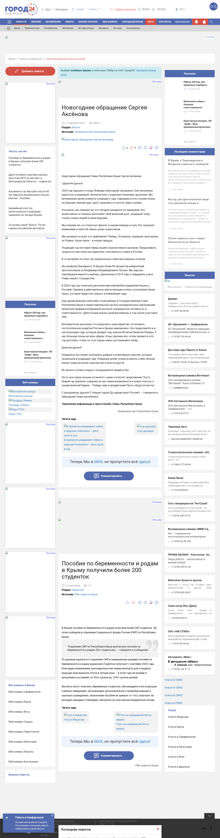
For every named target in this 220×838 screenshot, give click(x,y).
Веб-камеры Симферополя (25, 691)
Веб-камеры (110, 21)
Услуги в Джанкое (179, 766)
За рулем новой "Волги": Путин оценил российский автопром (27, 226)
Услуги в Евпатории (180, 746)
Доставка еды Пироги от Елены (187, 349)
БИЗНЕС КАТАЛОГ (88, 21)
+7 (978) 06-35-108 (181, 541)
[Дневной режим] (212, 6)
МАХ (98, 461)
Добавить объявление (125, 9)
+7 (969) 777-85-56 (181, 464)
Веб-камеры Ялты (19, 711)
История (118, 28)
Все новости (30, 372)
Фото (151, 21)
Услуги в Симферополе (182, 736)
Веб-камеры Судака (21, 721)
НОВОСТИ (21, 21)
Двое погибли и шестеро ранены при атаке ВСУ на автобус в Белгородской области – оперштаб (30, 178)
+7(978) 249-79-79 (180, 515)
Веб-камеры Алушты (21, 751)
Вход (48, 9)
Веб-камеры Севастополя (24, 731)
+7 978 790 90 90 (180, 311)
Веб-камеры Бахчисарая (23, 761)
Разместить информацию (198, 287)
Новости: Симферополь (30, 58)
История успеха (86, 28)
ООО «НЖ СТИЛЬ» (179, 631)
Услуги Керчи (176, 726)
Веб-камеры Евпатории (23, 741)
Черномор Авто (177, 426)
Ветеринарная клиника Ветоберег (189, 375)
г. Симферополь (179, 387)
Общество (78, 589)
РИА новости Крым (86, 594)
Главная (11, 58)
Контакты (165, 21)
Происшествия (32, 28)
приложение (182, 21)
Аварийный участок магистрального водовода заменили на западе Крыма (25, 211)
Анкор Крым (175, 477)
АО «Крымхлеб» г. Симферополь (188, 324)
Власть (76, 127)
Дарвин (172, 298)
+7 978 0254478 (179, 490)
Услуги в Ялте (176, 756)
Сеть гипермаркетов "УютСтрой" (188, 503)
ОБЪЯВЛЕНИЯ (53, 21)
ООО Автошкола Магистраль (185, 401)
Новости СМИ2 (174, 679)
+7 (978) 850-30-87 (181, 592)
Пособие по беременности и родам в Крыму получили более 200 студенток (29, 161)
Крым (17, 28)
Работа (69, 21)
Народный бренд (132, 21)
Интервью (104, 28)
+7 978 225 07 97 (180, 413)
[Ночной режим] (216, 6)
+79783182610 (179, 618)
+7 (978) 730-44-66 (181, 336)
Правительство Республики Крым (95, 131)
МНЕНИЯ (36, 21)
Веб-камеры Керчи (20, 701)
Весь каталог (175, 287)
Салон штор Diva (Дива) (182, 605)
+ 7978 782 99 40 (180, 643)
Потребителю (50, 28)
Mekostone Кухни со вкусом (185, 580)
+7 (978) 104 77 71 (180, 669)
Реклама (211, 37)
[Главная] (9, 22)
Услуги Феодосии (178, 716)
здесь (144, 461)
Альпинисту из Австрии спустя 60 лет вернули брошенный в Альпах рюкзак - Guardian (29, 195)
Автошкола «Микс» (179, 657)
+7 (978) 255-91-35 (181, 567)
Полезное (30, 304)
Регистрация (61, 9)
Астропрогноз (133, 28)
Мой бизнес (68, 28)
